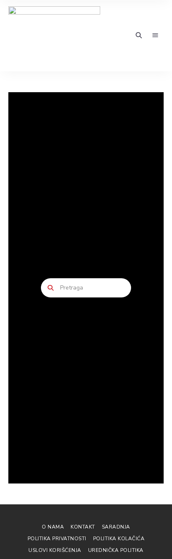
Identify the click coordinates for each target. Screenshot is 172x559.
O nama (53, 527)
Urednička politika (116, 550)
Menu (155, 35)
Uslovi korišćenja (54, 550)
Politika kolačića (119, 538)
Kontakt (83, 527)
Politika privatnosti (57, 538)
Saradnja (116, 527)
